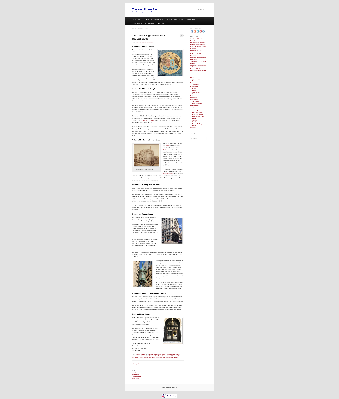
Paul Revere (152, 357)
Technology (195, 84)
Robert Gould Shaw (160, 357)
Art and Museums (197, 111)
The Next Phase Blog (145, 9)
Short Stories (161, 23)
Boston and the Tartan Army (198, 69)
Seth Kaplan (195, 101)
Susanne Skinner (197, 103)
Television (195, 94)
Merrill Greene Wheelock (142, 357)
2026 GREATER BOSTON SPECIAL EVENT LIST (151, 19)
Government (193, 97)
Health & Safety (194, 105)
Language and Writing (198, 116)
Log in (134, 372)
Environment (193, 96)
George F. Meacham (167, 354)
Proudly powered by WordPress (169, 387)
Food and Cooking (197, 112)
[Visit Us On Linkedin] (203, 32)
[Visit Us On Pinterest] (200, 32)
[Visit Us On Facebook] (191, 32)
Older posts (135, 364)
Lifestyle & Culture (195, 107)
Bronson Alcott (157, 354)
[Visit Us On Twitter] (197, 32)
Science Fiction (196, 92)
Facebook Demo (190, 19)
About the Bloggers (172, 19)
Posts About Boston (150, 23)
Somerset (193, 127)
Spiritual (194, 120)
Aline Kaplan (150, 42)
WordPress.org (136, 378)
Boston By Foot (196, 79)
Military (194, 118)
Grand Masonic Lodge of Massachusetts (156, 356)
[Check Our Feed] (194, 32)
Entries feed (135, 374)
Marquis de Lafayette (172, 356)
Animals (194, 109)
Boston (138, 354)
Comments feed (136, 376)
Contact (181, 19)
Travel (194, 122)
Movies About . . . (137, 23)
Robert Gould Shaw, (148, 120)
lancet (167, 145)
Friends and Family (197, 114)
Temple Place (169, 357)
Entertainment (194, 86)
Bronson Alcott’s (168, 173)
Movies (194, 90)
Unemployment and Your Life (198, 70)
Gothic (165, 150)
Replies (175, 357)
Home (134, 19)
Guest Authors (194, 99)
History (143, 354)
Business (192, 83)
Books (194, 88)
